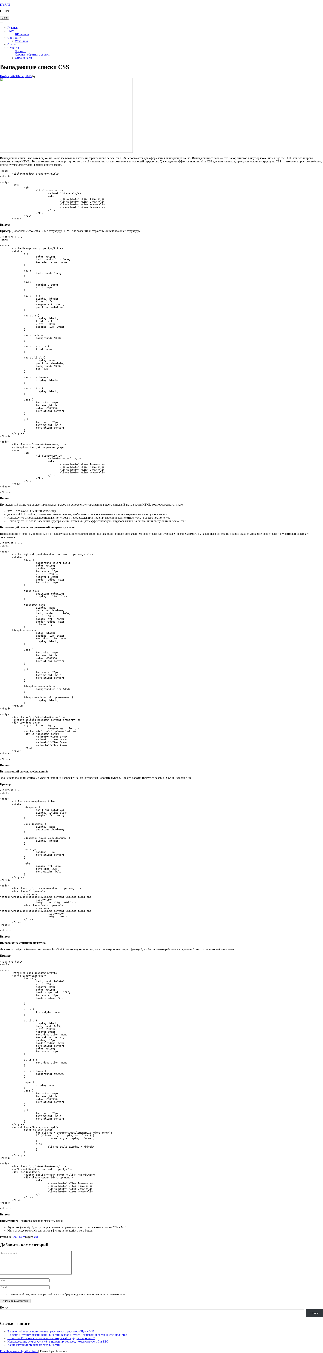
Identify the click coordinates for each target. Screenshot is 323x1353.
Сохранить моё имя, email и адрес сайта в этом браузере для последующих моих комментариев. (65, 1294)
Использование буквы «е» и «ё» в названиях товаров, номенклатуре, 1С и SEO (58, 1341)
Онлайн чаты (23, 57)
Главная (12, 27)
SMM (10, 31)
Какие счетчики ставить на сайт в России (34, 1344)
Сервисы (13, 47)
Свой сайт (14, 37)
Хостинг (20, 51)
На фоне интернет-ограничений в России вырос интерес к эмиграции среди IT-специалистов (67, 1334)
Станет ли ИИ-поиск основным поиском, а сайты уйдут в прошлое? (51, 1338)
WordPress (21, 41)
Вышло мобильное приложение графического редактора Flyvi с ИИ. (51, 1331)
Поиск (4, 1307)
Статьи (11, 44)
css (36, 1236)
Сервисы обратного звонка (32, 54)
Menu (4, 17)
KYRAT (5, 4)
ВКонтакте (22, 34)
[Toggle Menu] (1, 22)
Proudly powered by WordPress (19, 1351)
